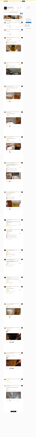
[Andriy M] (13, 342)
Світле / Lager (15, 37)
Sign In (20, 1)
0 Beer (19, 10)
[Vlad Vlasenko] (9, 400)
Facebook (20, 13)
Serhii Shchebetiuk (8, 136)
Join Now (23, 1)
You (22, 20)
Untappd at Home (10, 86)
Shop (17, 1)
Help (16, 1)
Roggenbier (13, 219)
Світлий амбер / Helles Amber (17, 162)
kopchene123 (7, 29)
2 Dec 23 (7, 340)
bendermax (7, 219)
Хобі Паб (7, 63)
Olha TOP (7, 62)
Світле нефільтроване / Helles (15, 249)
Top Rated (11, 1)
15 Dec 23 (7, 124)
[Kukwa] (9, 26)
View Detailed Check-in (10, 25)
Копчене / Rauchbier (14, 29)
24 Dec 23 (7, 75)
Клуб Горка (10, 39)
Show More (13, 411)
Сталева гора (17, 62)
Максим (7, 385)
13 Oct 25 (7, 25)
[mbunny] (9, 34)
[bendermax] (9, 101)
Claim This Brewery (28, 22)
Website (22, 13)
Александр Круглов (8, 37)
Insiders (14, 1)
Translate (7, 139)
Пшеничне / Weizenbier (14, 229)
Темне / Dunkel (13, 62)
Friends (20, 20)
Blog (9, 1)
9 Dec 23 (7, 207)
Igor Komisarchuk (8, 327)
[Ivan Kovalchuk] (9, 342)
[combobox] (29, 1)
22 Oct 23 (7, 382)
